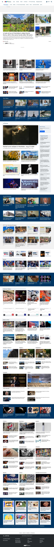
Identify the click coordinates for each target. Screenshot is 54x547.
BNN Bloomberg (30, 541)
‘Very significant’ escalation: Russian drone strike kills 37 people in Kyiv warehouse (44, 303)
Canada (17, 1)
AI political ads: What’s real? (8, 233)
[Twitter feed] (3, 535)
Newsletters (28, 532)
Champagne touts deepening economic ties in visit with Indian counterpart (13, 436)
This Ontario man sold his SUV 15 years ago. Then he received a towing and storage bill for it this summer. (26, 484)
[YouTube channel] (6, 535)
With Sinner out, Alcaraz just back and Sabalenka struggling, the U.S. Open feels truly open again (10, 484)
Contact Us (24, 532)
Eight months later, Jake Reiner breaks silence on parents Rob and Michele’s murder (29, 467)
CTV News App (32, 532)
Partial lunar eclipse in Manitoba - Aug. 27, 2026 (18, 146)
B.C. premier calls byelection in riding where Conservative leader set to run (18, 391)
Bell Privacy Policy (17, 540)
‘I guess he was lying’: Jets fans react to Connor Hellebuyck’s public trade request (13, 87)
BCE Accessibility (5, 540)
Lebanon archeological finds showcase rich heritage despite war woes (38, 388)
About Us (20, 532)
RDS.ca (41, 542)
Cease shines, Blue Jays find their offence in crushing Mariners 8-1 (13, 493)
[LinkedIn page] (8, 535)
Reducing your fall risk (7, 117)
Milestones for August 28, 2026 (33, 233)
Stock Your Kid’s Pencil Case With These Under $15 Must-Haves (21, 521)
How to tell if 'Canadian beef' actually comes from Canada (8, 303)
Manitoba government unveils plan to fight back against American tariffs (43, 82)
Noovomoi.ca (41, 541)
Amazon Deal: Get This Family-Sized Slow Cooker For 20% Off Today (8, 508)
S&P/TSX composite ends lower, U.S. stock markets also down (30, 441)
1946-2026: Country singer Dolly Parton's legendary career (29, 175)
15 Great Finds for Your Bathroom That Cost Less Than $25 (32, 508)
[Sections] (2, 2)
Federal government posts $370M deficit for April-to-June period (10, 432)
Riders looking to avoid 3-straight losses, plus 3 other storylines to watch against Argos (29, 367)
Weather (14, 4)
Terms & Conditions (18, 541)
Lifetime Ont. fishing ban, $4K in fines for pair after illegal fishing (10, 359)
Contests (27, 4)
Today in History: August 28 (44, 233)
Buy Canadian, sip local (19, 233)
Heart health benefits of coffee (8, 282)
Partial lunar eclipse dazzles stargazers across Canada (20, 415)
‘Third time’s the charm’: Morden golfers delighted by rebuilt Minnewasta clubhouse (8, 218)
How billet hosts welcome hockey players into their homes (33, 218)
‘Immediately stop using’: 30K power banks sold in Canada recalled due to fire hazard (32, 329)
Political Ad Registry (18, 542)
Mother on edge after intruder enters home (20, 118)
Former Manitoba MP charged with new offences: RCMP (45, 205)
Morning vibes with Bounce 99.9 (8, 243)
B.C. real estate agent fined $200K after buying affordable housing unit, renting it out (33, 342)
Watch (21, 1)
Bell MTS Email (42, 126)
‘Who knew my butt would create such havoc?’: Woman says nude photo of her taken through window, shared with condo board (20, 206)
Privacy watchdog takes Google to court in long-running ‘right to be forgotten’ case (13, 441)
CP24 (28, 540)
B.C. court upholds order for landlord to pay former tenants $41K (29, 437)
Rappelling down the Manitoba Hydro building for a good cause (29, 189)
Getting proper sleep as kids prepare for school (32, 283)
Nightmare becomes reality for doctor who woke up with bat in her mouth (45, 329)
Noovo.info (41, 540)
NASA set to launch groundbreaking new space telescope (32, 303)
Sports (41, 4)
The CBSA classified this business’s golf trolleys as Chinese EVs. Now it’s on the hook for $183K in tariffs (20, 329)
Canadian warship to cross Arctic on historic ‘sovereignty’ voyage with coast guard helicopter (8, 342)
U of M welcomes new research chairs (20, 107)
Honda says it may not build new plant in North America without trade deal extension (29, 493)
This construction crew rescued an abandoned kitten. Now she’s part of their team (46, 468)
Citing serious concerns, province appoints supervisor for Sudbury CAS (13, 363)
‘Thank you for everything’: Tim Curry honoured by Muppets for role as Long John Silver (29, 463)
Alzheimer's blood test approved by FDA (45, 283)
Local (14, 1)
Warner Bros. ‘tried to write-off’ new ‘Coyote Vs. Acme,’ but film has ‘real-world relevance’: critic (45, 415)
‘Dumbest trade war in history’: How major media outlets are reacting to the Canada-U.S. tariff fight (45, 342)
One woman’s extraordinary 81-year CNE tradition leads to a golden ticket (8, 415)
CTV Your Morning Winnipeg (20, 4)
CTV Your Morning (32, 1)
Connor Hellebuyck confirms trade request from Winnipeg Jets (32, 269)
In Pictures (25, 1)
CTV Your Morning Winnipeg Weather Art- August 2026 (11, 175)
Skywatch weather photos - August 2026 (9, 161)
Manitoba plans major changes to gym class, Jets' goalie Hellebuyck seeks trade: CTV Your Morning (20, 245)
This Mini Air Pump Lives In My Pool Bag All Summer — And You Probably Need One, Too (21, 509)
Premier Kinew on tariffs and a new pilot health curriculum (33, 244)
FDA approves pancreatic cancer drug (19, 283)
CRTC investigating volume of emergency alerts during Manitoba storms (20, 218)
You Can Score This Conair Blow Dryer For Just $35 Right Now (8, 521)
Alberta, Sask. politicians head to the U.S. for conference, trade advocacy (30, 363)
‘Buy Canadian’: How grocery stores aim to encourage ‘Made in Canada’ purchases (20, 342)
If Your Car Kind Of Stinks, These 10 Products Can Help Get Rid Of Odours (45, 521)
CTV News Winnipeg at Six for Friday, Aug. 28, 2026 (8, 107)
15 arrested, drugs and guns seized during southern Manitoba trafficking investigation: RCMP (45, 218)
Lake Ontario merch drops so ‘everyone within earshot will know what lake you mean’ (32, 415)
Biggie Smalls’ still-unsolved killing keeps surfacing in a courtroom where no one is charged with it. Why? (26, 458)
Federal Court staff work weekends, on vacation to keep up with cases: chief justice (13, 388)
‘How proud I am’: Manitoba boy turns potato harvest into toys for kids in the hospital (33, 205)
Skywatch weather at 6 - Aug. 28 (33, 106)
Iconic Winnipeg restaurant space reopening (7, 205)
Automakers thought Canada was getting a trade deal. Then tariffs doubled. (29, 489)
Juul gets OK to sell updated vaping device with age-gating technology (43, 432)
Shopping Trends (39, 1)
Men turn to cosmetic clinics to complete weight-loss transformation (45, 436)
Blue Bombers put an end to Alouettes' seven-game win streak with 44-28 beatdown (26, 82)
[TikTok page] (5, 535)
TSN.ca (29, 542)
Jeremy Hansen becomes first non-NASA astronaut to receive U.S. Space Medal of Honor (13, 466)
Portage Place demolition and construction (28, 161)
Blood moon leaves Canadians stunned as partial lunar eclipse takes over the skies (13, 462)
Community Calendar (36, 4)
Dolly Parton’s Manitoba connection (44, 244)
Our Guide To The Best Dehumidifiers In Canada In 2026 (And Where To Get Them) (32, 522)
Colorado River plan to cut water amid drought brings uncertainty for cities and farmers (45, 487)
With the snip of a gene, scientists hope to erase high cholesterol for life (45, 441)
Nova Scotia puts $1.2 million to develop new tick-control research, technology (10, 458)
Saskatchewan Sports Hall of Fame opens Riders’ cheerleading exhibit (26, 359)
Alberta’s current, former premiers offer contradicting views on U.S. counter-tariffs (13, 92)
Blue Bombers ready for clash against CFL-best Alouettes (45, 268)
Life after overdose (43, 106)
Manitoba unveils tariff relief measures (32, 118)
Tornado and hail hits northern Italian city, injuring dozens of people (43, 484)
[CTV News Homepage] (8, 1)
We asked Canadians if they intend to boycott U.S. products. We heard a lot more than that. (10, 83)
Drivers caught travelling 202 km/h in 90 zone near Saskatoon (20, 303)
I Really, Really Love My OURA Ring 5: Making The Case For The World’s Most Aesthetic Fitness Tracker (45, 509)
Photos (31, 4)
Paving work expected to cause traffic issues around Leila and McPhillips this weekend (46, 92)
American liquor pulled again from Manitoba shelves (45, 118)
